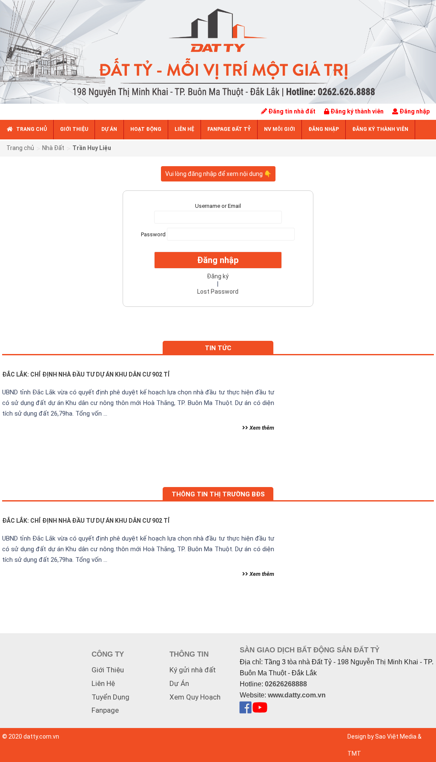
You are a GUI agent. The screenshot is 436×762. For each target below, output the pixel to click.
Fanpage (105, 710)
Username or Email (218, 206)
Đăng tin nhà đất (291, 111)
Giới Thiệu (108, 670)
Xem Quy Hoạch (195, 697)
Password (153, 234)
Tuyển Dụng (110, 697)
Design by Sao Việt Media (381, 736)
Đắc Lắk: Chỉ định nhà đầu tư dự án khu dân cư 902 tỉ (86, 374)
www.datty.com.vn (297, 695)
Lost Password (217, 291)
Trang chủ (20, 147)
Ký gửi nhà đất (192, 670)
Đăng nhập (414, 111)
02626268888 (286, 684)
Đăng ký (218, 276)
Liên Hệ (103, 683)
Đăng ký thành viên (356, 111)
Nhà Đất (53, 147)
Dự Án (179, 683)
